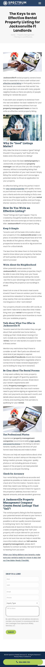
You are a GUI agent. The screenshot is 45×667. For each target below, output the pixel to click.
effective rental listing (12, 83)
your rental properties (15, 188)
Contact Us (27, 656)
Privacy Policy (18, 656)
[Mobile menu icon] (40, 3)
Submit (11, 632)
